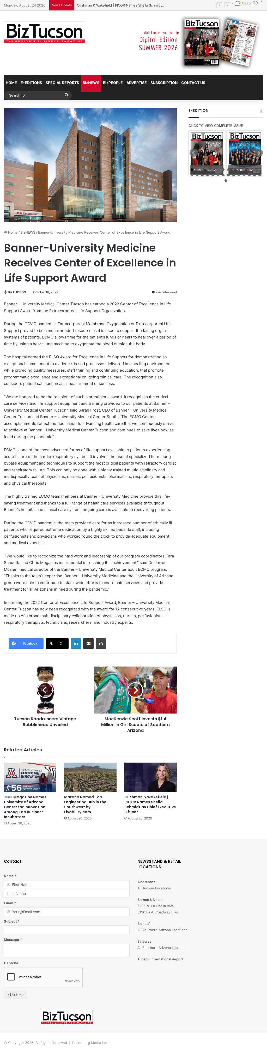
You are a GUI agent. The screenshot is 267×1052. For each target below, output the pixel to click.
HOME (11, 82)
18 (207, 175)
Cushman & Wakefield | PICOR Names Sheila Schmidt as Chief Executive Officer (141, 5)
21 (223, 175)
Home (12, 232)
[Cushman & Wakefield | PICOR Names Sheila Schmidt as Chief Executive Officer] (150, 777)
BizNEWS (91, 82)
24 (239, 175)
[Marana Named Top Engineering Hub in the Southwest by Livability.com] (90, 777)
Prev (194, 153)
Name (9, 876)
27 (254, 175)
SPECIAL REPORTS (62, 82)
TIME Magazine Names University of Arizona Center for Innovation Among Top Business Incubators (25, 806)
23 (233, 175)
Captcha (11, 963)
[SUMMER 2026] (206, 153)
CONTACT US (193, 82)
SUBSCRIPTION (164, 82)
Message (11, 939)
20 (218, 175)
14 (259, 169)
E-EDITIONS (31, 82)
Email (8, 903)
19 (212, 175)
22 (228, 175)
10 (239, 169)
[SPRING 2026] (245, 153)
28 (259, 175)
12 (249, 169)
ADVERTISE (136, 82)
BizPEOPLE (113, 82)
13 (254, 169)
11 (244, 169)
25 (244, 175)
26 (249, 175)
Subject (10, 921)
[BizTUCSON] (44, 32)
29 (225, 180)
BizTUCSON (17, 292)
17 (202, 175)
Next (258, 153)
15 (192, 175)
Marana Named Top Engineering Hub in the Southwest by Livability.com (85, 804)
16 (197, 175)
